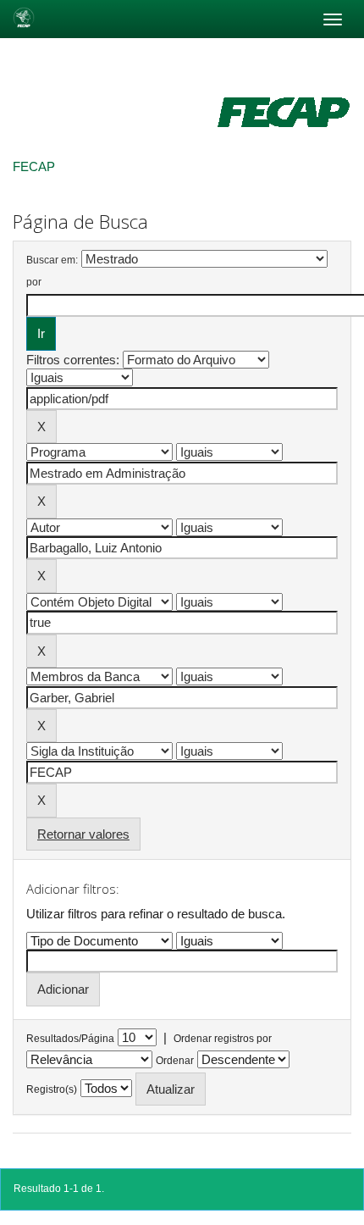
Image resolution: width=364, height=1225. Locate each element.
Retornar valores (83, 834)
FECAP (34, 166)
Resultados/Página (70, 1039)
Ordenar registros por (223, 1039)
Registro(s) (51, 1089)
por (33, 282)
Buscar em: (52, 260)
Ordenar (175, 1061)
